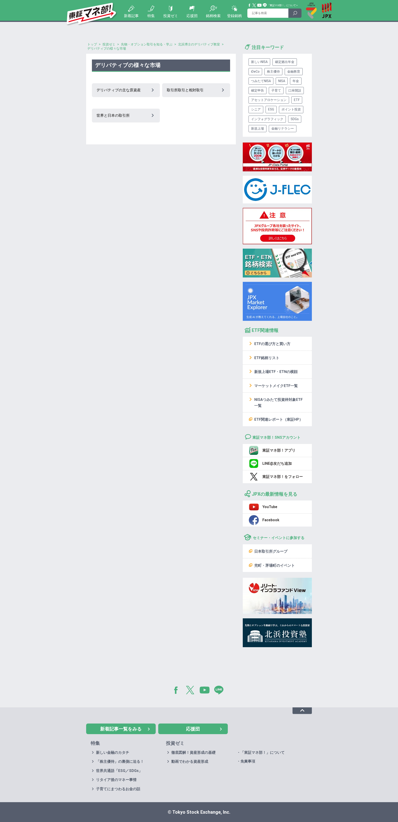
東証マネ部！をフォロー (282, 476)
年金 (296, 81)
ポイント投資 (291, 109)
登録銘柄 (234, 16)
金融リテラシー (282, 128)
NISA (281, 81)
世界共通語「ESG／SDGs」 (119, 770)
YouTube (259, 5)
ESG (271, 109)
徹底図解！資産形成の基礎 (193, 752)
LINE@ (220, 691)
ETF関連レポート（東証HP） (278, 419)
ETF (297, 100)
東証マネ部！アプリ (279, 450)
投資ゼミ (170, 16)
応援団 (192, 16)
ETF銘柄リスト (266, 358)
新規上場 (257, 128)
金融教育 (293, 71)
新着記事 (131, 16)
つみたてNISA (261, 81)
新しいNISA (259, 62)
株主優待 (273, 71)
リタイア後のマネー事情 (116, 779)
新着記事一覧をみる (121, 729)
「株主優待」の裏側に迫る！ (120, 761)
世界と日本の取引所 (113, 115)
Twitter (254, 5)
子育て (276, 90)
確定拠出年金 (284, 62)
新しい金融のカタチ (112, 752)
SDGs (295, 119)
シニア (256, 109)
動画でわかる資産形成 (189, 761)
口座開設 (294, 90)
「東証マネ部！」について (281, 5)
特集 (151, 16)
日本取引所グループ (270, 551)
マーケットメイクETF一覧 (276, 386)
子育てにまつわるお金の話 (118, 789)
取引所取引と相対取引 (185, 90)
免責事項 (247, 761)
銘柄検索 (213, 16)
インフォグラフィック (267, 119)
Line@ (265, 5)
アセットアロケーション (269, 100)
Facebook (249, 5)
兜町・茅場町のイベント (274, 565)
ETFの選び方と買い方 (272, 344)
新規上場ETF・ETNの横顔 (276, 371)
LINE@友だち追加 (277, 463)
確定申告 (257, 90)
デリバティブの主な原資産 (119, 90)
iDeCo (255, 71)
